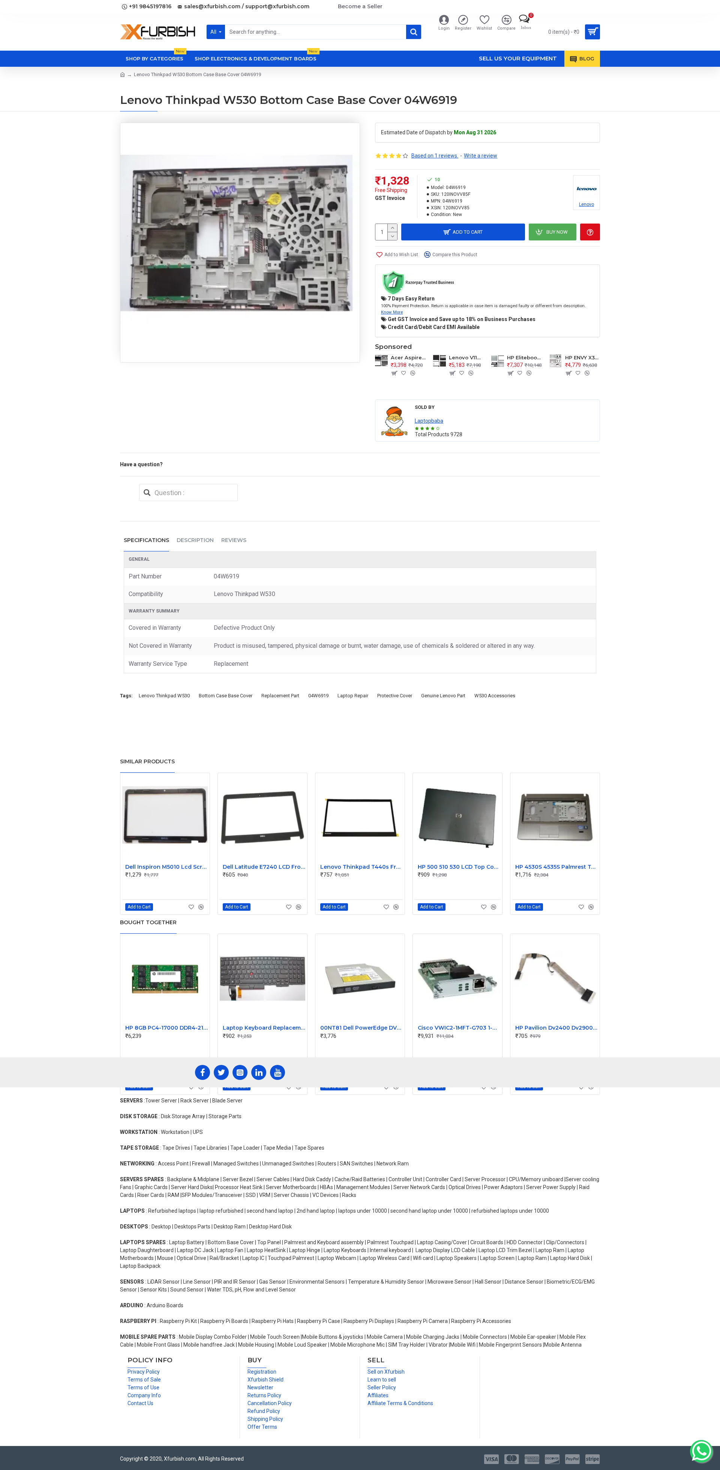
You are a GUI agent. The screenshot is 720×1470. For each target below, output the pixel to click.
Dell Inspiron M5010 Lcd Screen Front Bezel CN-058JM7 (166, 866)
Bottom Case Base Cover (225, 695)
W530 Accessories (494, 695)
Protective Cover (394, 695)
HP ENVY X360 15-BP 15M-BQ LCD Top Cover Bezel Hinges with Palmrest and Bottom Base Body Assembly (582, 357)
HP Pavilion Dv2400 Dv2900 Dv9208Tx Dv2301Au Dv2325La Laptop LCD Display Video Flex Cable (556, 1027)
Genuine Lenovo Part (443, 695)
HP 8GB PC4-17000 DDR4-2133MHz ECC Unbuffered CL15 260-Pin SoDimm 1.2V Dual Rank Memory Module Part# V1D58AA (166, 1027)
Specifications (146, 540)
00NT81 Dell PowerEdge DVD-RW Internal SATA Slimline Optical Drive (361, 1027)
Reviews (233, 540)
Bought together (148, 922)
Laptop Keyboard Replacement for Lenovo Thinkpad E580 (264, 1027)
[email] (147, 492)
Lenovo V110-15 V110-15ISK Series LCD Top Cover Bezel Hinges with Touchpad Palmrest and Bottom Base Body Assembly (466, 357)
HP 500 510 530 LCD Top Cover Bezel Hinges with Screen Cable (459, 866)
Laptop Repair (353, 695)
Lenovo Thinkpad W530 (164, 695)
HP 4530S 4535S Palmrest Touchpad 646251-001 (556, 866)
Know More (392, 312)
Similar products (147, 761)
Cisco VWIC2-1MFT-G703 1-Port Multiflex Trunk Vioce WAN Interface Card (459, 1027)
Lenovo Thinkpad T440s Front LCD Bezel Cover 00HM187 (361, 866)
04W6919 (318, 695)
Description (195, 540)
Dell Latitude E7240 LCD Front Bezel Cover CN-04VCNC (264, 866)
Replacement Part (280, 695)
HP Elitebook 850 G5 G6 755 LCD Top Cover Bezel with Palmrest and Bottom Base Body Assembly (524, 357)
